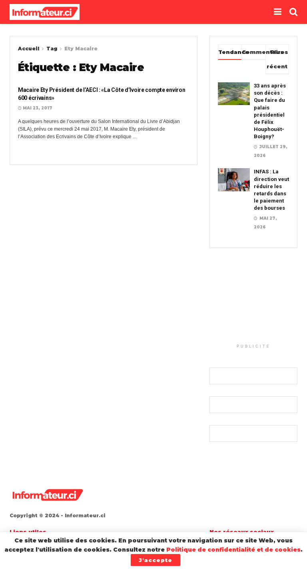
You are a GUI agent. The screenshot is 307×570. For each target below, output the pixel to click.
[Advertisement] (253, 300)
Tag (51, 49)
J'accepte (155, 560)
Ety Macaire (81, 49)
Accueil (28, 49)
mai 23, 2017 (37, 108)
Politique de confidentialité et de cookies (233, 549)
